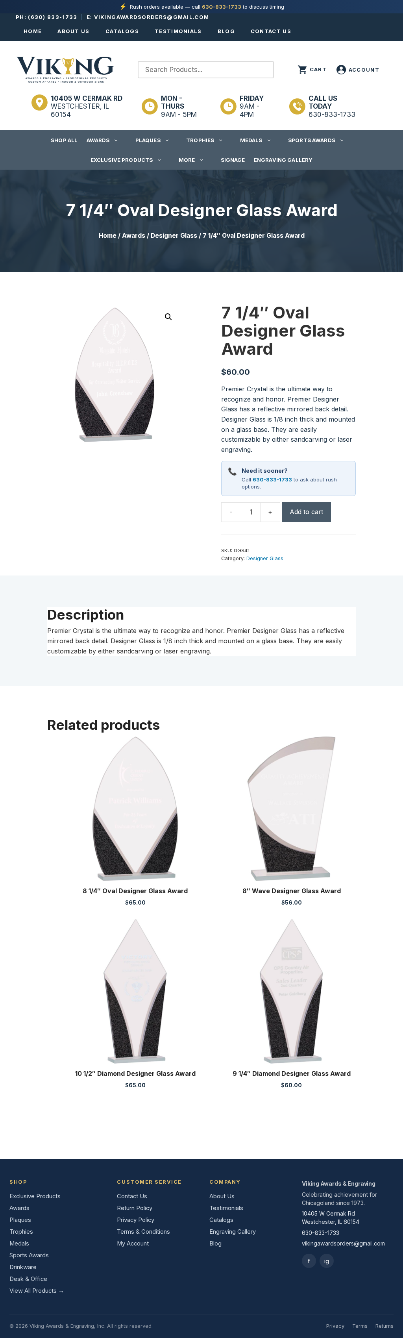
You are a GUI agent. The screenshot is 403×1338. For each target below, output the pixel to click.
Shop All (64, 140)
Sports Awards (311, 140)
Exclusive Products (122, 160)
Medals (251, 140)
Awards (98, 140)
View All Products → (36, 1290)
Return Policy (134, 1208)
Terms (360, 1326)
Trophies (200, 140)
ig (326, 1261)
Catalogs (122, 31)
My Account (133, 1243)
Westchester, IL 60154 (86, 106)
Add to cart (306, 512)
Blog (226, 31)
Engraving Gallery (283, 160)
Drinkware (23, 1267)
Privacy (335, 1326)
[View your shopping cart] (312, 69)
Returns (384, 1326)
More (187, 160)
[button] (168, 317)
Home (33, 31)
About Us (73, 31)
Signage (233, 160)
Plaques (148, 140)
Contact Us (271, 31)
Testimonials (178, 31)
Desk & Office (28, 1278)
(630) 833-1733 (52, 17)
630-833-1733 (221, 7)
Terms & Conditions (143, 1231)
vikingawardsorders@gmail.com (151, 17)
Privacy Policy (135, 1219)
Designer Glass (174, 235)
